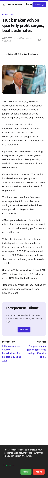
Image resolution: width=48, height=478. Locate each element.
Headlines (8, 15)
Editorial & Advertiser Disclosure (23, 54)
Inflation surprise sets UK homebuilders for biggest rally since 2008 (11, 353)
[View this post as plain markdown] (39, 39)
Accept (26, 472)
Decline (38, 472)
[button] (4, 5)
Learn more (8, 465)
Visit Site (24, 329)
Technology (39, 5)
